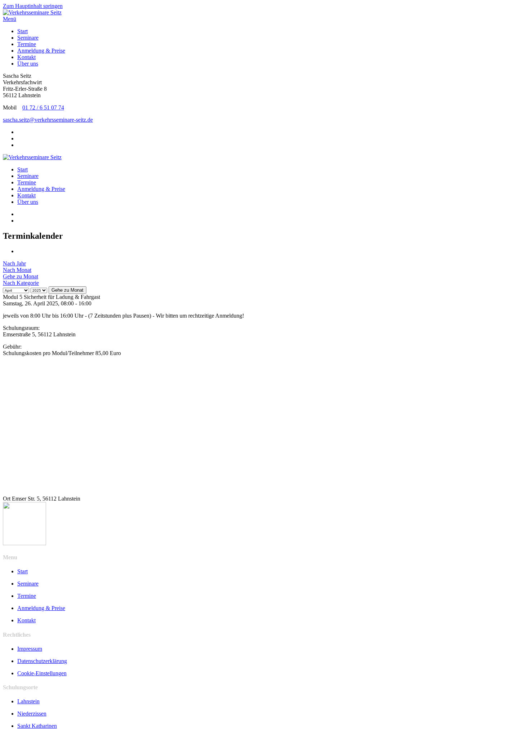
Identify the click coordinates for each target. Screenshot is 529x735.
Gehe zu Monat (20, 276)
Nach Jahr (14, 263)
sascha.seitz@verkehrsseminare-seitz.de (48, 120)
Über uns (27, 63)
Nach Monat (17, 270)
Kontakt (26, 57)
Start (22, 31)
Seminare (28, 38)
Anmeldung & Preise (41, 51)
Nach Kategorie (21, 283)
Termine (26, 44)
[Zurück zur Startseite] (32, 12)
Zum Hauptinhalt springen (33, 6)
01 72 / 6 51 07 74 (43, 107)
